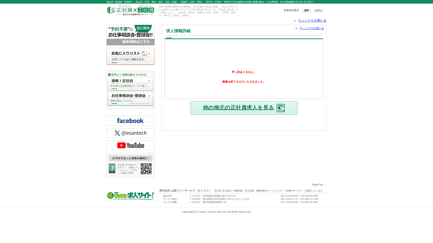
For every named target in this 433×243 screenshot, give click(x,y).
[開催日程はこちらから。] (130, 104)
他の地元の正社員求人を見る (238, 107)
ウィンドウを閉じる (312, 20)
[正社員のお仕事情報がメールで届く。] (130, 89)
